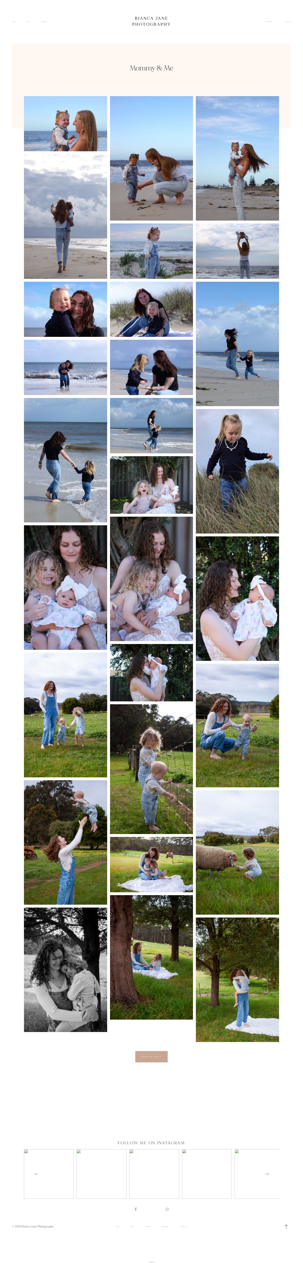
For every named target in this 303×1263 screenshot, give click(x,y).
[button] (286, 1226)
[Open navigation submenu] (273, 21)
